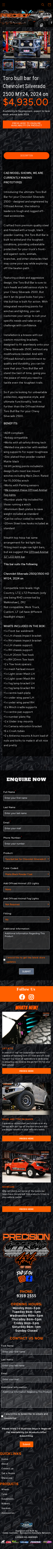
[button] (3, 4)
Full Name (9, 791)
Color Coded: (11, 868)
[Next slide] (46, 65)
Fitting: (7, 913)
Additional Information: (16, 928)
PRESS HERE (26, 1071)
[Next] (47, 20)
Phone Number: (12, 837)
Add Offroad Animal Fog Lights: (21, 898)
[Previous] (6, 20)
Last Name (9, 807)
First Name (7, 1345)
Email (7, 822)
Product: (8, 853)
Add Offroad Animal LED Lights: (21, 883)
